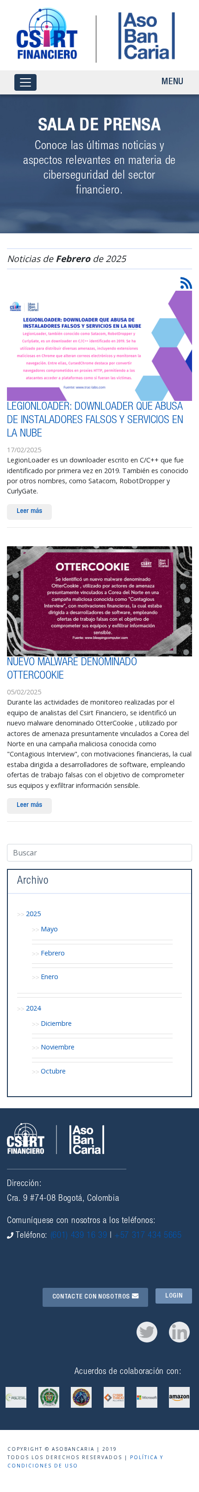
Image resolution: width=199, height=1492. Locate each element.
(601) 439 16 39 (78, 1235)
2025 (33, 913)
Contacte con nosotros (92, 1297)
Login (173, 1295)
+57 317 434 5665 (147, 1235)
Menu (173, 82)
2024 (33, 1008)
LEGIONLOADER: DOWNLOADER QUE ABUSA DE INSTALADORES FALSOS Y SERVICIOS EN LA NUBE (95, 421)
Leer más (29, 511)
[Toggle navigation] (25, 82)
